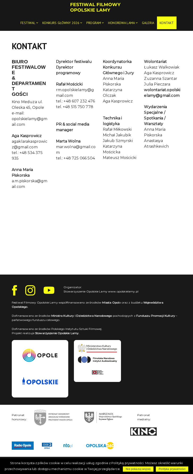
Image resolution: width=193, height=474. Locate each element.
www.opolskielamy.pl (123, 291)
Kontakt (167, 23)
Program (93, 23)
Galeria (148, 23)
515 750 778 (82, 107)
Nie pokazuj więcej (138, 469)
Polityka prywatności (172, 469)
